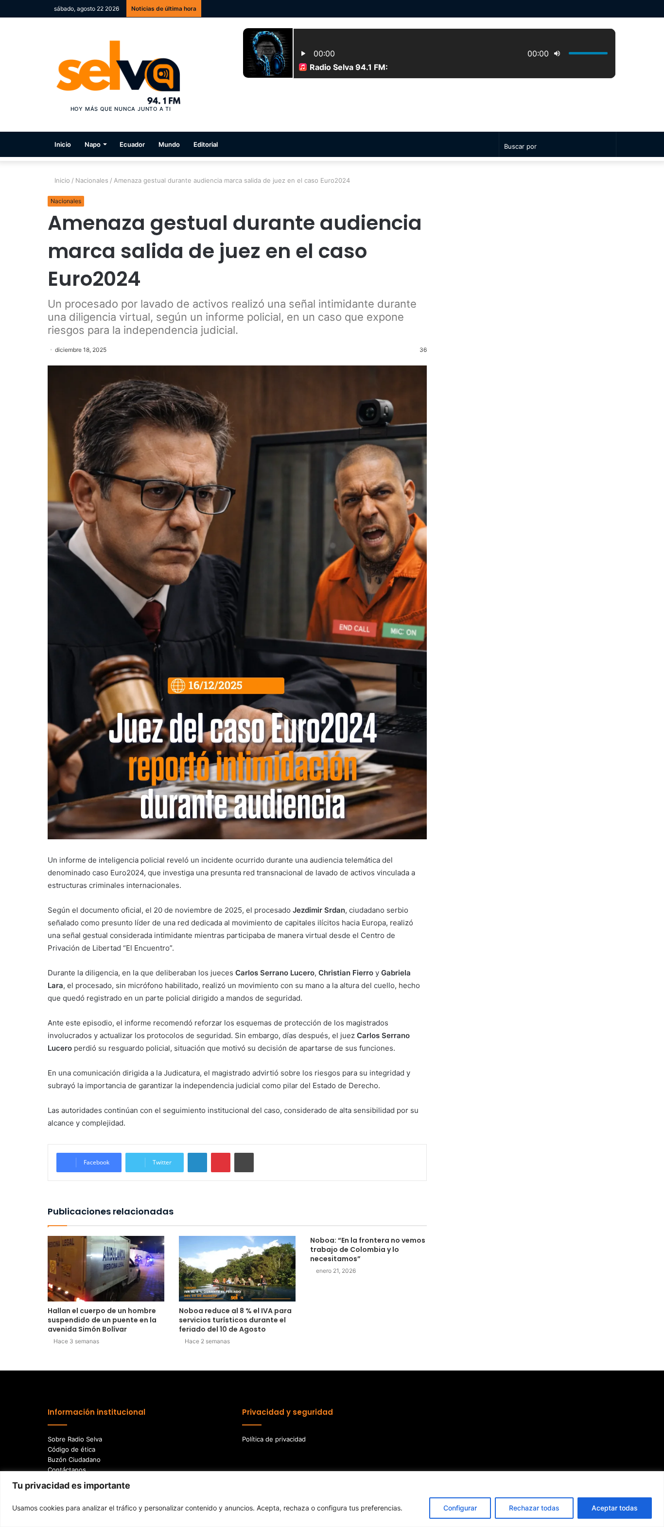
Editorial (205, 144)
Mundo (169, 144)
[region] (332, 1499)
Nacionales (91, 180)
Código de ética (71, 1449)
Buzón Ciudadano (74, 1459)
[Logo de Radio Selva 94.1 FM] (121, 74)
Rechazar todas (534, 1508)
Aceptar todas (615, 1508)
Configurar (460, 1508)
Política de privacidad (274, 1439)
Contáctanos (67, 1470)
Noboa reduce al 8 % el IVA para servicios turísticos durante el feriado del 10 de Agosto (235, 1320)
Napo (93, 144)
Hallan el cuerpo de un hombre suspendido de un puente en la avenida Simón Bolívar (102, 1320)
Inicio (62, 144)
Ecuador (132, 144)
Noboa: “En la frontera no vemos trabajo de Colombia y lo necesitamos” (367, 1249)
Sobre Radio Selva (75, 1439)
